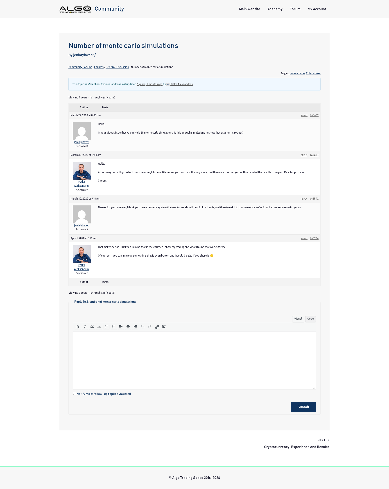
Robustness (313, 73)
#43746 (314, 238)
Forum (295, 9)
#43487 (314, 155)
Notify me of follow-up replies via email (104, 394)
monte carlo (297, 73)
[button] (78, 327)
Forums (99, 67)
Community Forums (80, 67)
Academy (275, 9)
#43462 (314, 115)
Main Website (249, 9)
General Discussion (117, 67)
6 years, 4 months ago (150, 84)
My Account (317, 9)
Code (310, 318)
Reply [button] (304, 115)
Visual (298, 318)
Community (109, 9)
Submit (303, 407)
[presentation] (78, 327)
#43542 (314, 198)
